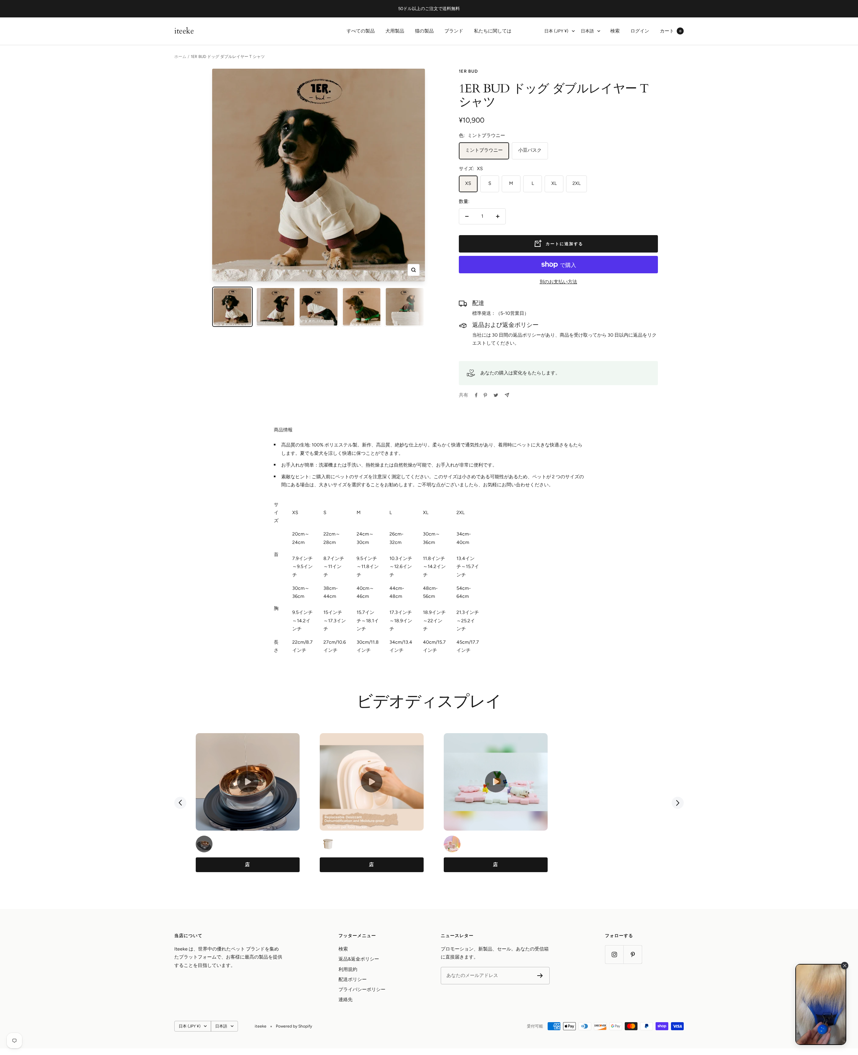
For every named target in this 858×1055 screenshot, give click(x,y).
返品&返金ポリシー (359, 959)
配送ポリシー (353, 979)
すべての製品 (361, 31)
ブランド (453, 31)
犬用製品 (394, 31)
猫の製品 (424, 31)
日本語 (587, 30)
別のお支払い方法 (558, 282)
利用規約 (348, 969)
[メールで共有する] (507, 395)
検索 (615, 31)
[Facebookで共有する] (476, 395)
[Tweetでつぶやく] (496, 395)
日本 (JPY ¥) (556, 30)
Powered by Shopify (294, 1026)
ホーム (180, 56)
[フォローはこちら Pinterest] (632, 954)
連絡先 (346, 999)
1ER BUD (468, 71)
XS (468, 183)
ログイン (639, 31)
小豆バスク (530, 150)
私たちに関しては (492, 31)
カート (670, 31)
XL (554, 183)
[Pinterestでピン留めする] (485, 395)
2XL (576, 183)
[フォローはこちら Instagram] (614, 954)
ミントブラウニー (484, 150)
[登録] (540, 975)
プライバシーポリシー (362, 989)
